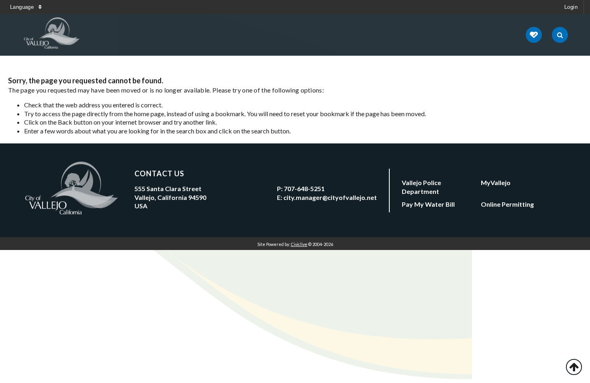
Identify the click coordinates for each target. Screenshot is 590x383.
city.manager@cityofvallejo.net (330, 197)
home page (149, 113)
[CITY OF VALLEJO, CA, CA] (52, 35)
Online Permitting (507, 204)
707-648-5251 (304, 188)
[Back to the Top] (574, 367)
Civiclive (299, 244)
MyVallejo (496, 182)
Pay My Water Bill (428, 204)
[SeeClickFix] (534, 35)
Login (571, 7)
